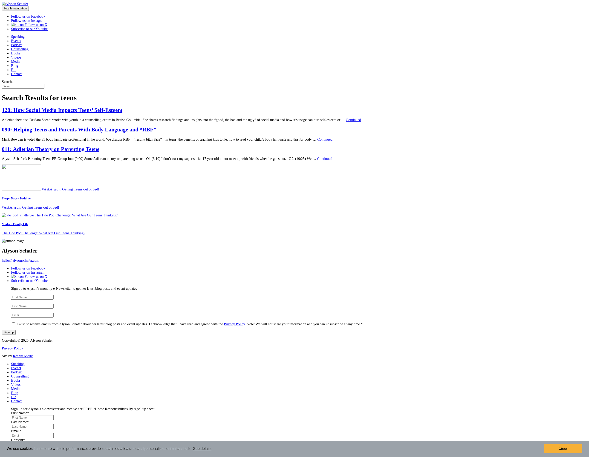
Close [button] (563, 449)
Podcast (16, 45)
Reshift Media (23, 356)
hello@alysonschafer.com (20, 260)
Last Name (20, 302)
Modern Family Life (15, 224)
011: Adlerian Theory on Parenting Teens (50, 149)
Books (15, 53)
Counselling (20, 49)
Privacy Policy (234, 324)
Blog (14, 66)
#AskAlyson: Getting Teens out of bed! (30, 207)
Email (16, 310)
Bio (13, 70)
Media (15, 61)
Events (16, 41)
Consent (18, 319)
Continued (353, 120)
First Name (20, 293)
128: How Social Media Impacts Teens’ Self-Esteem (62, 110)
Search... (8, 82)
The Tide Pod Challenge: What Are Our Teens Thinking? (43, 233)
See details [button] (202, 449)
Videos (16, 57)
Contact (16, 74)
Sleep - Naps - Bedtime (16, 198)
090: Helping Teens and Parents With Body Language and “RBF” (79, 130)
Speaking (18, 37)
